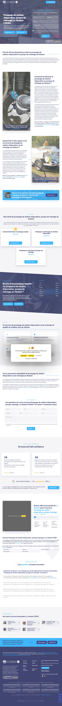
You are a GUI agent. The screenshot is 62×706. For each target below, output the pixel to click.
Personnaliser (38, 355)
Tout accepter (24, 355)
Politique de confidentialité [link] (31, 358)
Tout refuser (31, 355)
